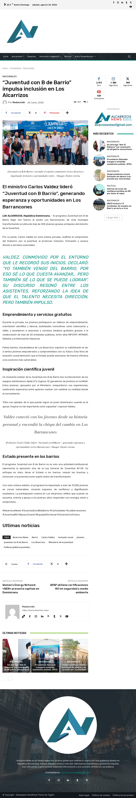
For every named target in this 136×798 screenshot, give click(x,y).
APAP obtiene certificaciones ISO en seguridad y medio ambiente (69, 588)
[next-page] (10, 678)
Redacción (19, 102)
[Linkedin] (122, 3)
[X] (131, 3)
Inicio (5, 68)
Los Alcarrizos (38, 542)
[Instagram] (118, 3)
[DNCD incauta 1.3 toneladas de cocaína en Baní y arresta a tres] (99, 205)
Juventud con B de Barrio (16, 542)
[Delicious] (23, 615)
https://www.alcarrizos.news (35, 610)
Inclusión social (65, 537)
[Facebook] (114, 3)
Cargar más (112, 217)
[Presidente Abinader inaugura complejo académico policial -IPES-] (45, 656)
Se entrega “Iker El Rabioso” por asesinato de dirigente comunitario (16, 667)
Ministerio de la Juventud (61, 542)
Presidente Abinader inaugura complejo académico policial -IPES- (45, 667)
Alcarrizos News (20, 537)
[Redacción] (5, 102)
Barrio (35, 537)
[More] (67, 112)
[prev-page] (4, 678)
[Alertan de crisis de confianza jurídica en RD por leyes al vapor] (99, 190)
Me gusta (99, 78)
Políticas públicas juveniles (17, 547)
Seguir (113, 78)
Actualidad (15, 68)
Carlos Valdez (48, 537)
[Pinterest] (48, 615)
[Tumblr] (126, 3)
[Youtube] (131, 7)
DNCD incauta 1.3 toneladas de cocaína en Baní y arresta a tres (119, 205)
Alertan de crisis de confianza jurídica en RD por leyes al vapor (119, 191)
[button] (129, 56)
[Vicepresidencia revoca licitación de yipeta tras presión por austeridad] (74, 656)
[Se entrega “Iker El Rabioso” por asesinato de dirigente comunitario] (16, 656)
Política (111, 186)
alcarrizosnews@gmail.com (75, 772)
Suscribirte (99, 91)
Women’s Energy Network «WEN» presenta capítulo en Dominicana (20, 588)
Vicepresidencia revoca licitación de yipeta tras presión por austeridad (74, 667)
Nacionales (28, 68)
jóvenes (80, 537)
